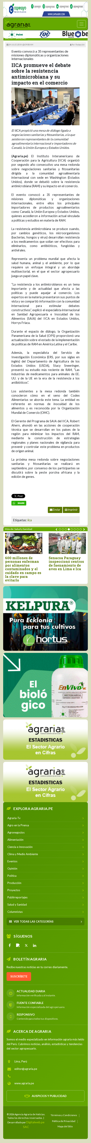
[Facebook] (10, 945)
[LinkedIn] (34, 945)
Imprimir (72, 509)
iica (30, 520)
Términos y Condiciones (64, 1115)
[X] (26, 945)
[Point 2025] (45, 685)
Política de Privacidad (63, 1121)
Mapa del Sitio (65, 1126)
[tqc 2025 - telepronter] (33, 33)
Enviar (56, 509)
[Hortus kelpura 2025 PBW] (45, 618)
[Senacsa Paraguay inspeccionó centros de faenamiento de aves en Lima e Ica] (67, 543)
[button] (59, 529)
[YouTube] (18, 945)
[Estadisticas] (45, 739)
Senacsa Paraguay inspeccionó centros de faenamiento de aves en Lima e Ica (66, 563)
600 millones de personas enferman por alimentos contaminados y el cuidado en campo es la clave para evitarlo (23, 569)
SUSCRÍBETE (18, 976)
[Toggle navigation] (81, 24)
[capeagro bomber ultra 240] (45, 9)
